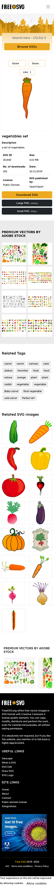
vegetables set (13, 437)
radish (8, 384)
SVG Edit (7, 766)
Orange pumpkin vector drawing (13, 542)
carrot (8, 363)
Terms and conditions (22, 866)
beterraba (11, 600)
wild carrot (10, 398)
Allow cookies (36, 883)
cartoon (33, 363)
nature (8, 377)
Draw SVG (8, 770)
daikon (8, 370)
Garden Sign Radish (40, 545)
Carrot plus (11, 627)
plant (34, 377)
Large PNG (27, 203)
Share (15, 63)
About (5, 793)
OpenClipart (36, 186)
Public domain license (14, 802)
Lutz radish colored (40, 491)
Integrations (9, 806)
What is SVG (9, 762)
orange (21, 377)
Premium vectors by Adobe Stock (21, 234)
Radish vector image (14, 518)
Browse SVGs (27, 46)
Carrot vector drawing (40, 437)
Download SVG (27, 195)
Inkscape (7, 758)
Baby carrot (11, 391)
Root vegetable (32, 391)
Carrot (36, 574)
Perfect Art (28, 398)
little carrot (11, 574)
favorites (23, 370)
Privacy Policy (41, 866)
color (46, 363)
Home (5, 789)
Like (27, 72)
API (7, 866)
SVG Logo (8, 775)
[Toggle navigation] (48, 7)
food (36, 370)
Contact (6, 797)
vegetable (23, 384)
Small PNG (27, 211)
